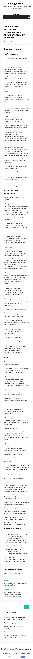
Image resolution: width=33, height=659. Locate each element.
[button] (26, 17)
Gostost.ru (17, 4)
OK (23, 657)
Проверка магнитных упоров (13, 632)
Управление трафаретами (12, 623)
